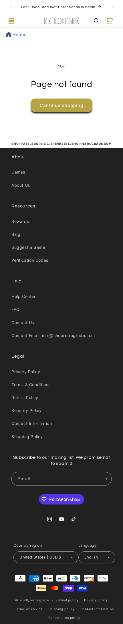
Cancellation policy (64, 618)
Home (19, 34)
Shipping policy (61, 609)
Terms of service (29, 609)
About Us (20, 185)
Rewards (20, 221)
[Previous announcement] (10, 7)
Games (18, 172)
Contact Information (31, 423)
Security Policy (26, 410)
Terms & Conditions (31, 384)
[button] (11, 21)
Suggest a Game (28, 247)
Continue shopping (61, 105)
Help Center (23, 296)
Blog (15, 234)
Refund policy (66, 600)
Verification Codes (29, 260)
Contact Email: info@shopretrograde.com (53, 335)
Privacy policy (96, 600)
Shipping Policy (27, 436)
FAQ (15, 309)
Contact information (97, 609)
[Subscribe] (105, 479)
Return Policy (24, 397)
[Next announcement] (112, 7)
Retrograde (39, 600)
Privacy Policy (25, 371)
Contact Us (22, 322)
